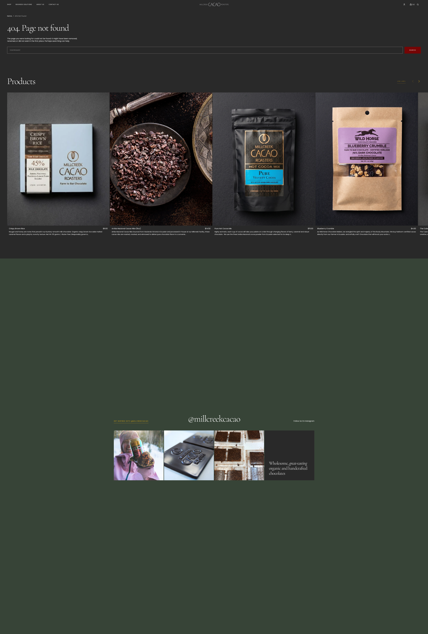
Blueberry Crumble (325, 228)
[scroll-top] (422, 628)
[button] (404, 4)
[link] (58, 159)
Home (9, 16)
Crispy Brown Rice (17, 228)
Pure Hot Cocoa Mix (223, 228)
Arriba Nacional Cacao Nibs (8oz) (126, 228)
